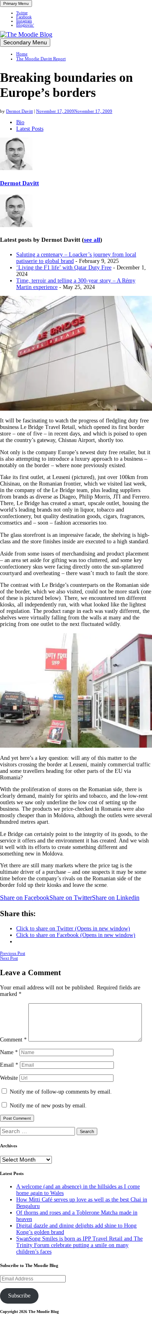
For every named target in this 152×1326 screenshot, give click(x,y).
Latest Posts (29, 129)
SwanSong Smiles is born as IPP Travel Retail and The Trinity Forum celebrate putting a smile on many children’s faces (79, 1245)
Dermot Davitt (19, 111)
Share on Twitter (70, 897)
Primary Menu (16, 3)
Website (9, 1078)
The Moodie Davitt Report (41, 58)
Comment (13, 1040)
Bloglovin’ (25, 25)
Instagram (24, 21)
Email (9, 1065)
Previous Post (12, 953)
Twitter (22, 13)
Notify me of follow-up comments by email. (61, 1092)
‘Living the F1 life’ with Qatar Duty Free (63, 268)
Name (9, 1052)
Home (22, 53)
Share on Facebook (24, 897)
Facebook (24, 17)
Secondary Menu (25, 42)
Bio (20, 122)
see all (92, 239)
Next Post (9, 958)
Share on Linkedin (115, 897)
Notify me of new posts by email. (48, 1106)
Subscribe (19, 1296)
